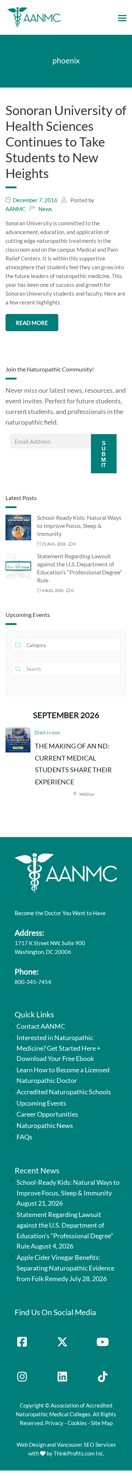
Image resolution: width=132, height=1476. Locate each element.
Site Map (102, 1423)
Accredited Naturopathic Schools (63, 1092)
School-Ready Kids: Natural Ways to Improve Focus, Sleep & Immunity (79, 525)
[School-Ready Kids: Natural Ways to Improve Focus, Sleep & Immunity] (18, 527)
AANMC (16, 209)
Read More (32, 322)
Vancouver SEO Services (86, 1444)
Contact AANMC (40, 1026)
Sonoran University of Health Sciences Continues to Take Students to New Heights (66, 141)
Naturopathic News (44, 1125)
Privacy (54, 1423)
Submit (103, 454)
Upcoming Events (41, 1103)
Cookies (77, 1423)
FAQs (24, 1137)
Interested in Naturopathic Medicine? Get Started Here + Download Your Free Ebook (58, 1048)
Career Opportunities (47, 1114)
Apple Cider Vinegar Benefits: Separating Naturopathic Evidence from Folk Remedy (65, 1268)
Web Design (31, 1444)
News (45, 209)
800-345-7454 (33, 982)
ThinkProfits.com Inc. (79, 1453)
